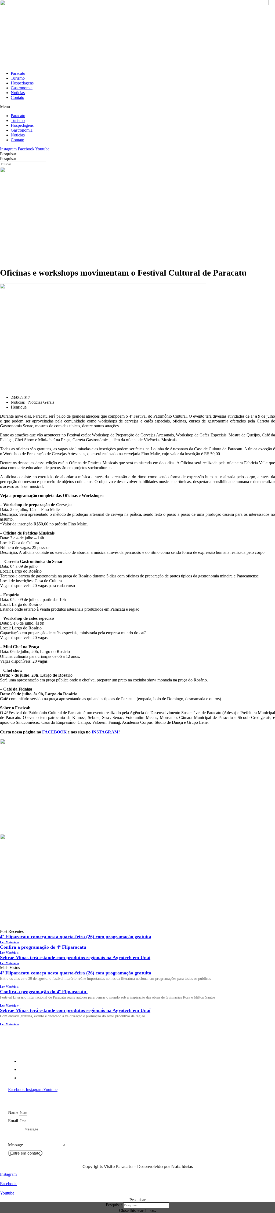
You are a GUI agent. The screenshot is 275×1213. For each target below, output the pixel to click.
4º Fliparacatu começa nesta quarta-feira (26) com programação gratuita (75, 936)
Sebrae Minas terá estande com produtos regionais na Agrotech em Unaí (75, 957)
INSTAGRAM (105, 732)
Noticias (18, 92)
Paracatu (18, 73)
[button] (137, 106)
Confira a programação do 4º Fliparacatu (44, 947)
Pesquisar (8, 153)
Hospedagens (22, 83)
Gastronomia (21, 88)
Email (13, 1120)
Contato (17, 97)
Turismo (18, 78)
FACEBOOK (54, 732)
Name (13, 1112)
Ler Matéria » (9, 942)
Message (16, 1144)
